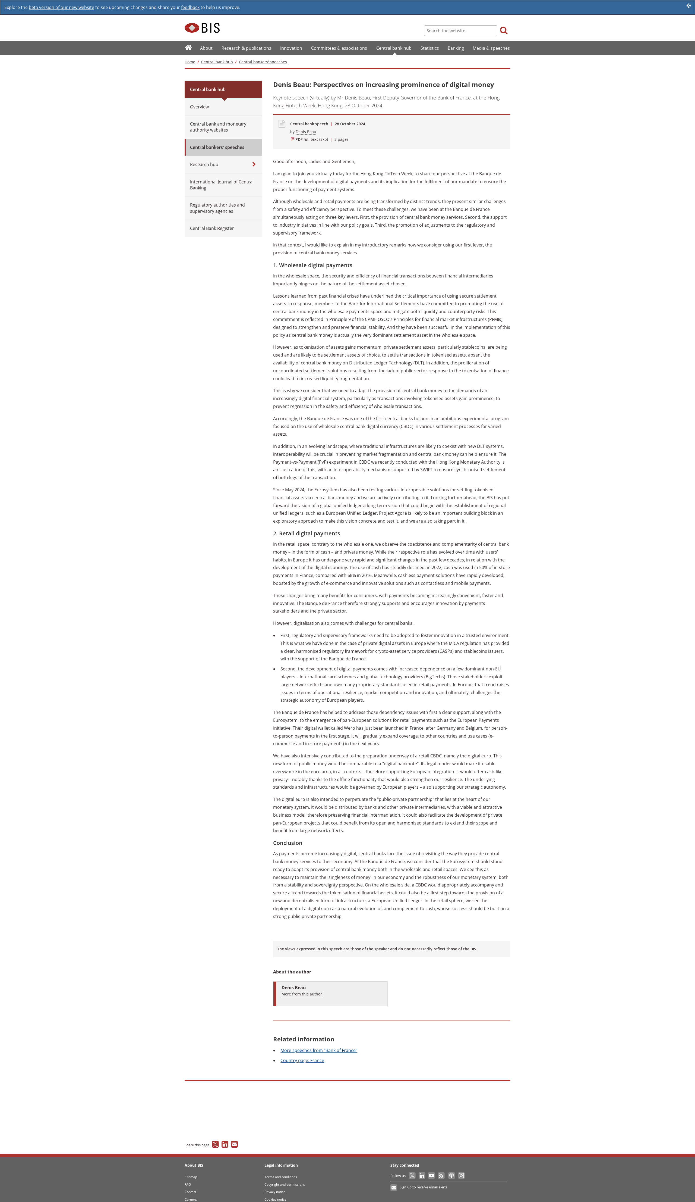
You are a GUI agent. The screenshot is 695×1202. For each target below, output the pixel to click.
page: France (302, 1060)
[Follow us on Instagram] (461, 1176)
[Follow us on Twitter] (412, 1176)
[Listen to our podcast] (451, 1176)
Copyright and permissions (284, 1184)
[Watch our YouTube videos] (432, 1176)
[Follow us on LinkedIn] (422, 1176)
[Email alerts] (394, 1188)
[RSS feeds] (441, 1176)
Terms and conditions (280, 1177)
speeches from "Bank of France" (318, 1050)
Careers (191, 1199)
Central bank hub (217, 61)
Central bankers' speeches (263, 61)
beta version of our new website (61, 7)
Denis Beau (306, 131)
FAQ (188, 1184)
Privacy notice (274, 1191)
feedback (190, 7)
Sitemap (191, 1177)
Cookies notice (275, 1199)
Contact (190, 1191)
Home (190, 61)
